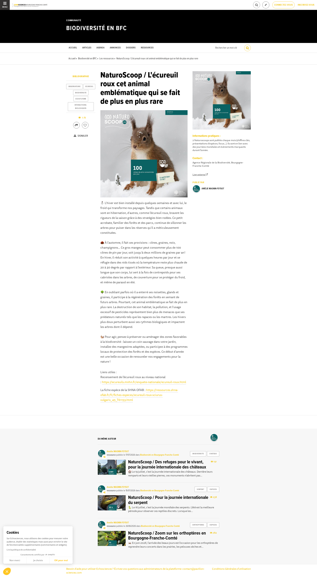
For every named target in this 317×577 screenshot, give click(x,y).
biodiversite (81, 93)
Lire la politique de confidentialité (21, 549)
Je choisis (38, 560)
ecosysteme (80, 99)
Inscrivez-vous (306, 4)
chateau (213, 454)
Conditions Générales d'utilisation (231, 569)
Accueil (73, 47)
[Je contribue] (265, 5)
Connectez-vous (283, 4)
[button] (7, 571)
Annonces (115, 47)
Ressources (147, 47)
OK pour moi (61, 560)
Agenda (100, 47)
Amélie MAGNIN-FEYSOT (213, 188)
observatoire (74, 86)
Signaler (82, 136)
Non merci (14, 560)
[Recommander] (85, 125)
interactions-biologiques (80, 107)
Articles (86, 47)
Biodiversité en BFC (96, 28)
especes (213, 489)
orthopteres (198, 525)
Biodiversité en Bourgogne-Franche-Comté (159, 454)
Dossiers (131, 47)
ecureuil (89, 86)
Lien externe (199, 174)
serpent (200, 489)
